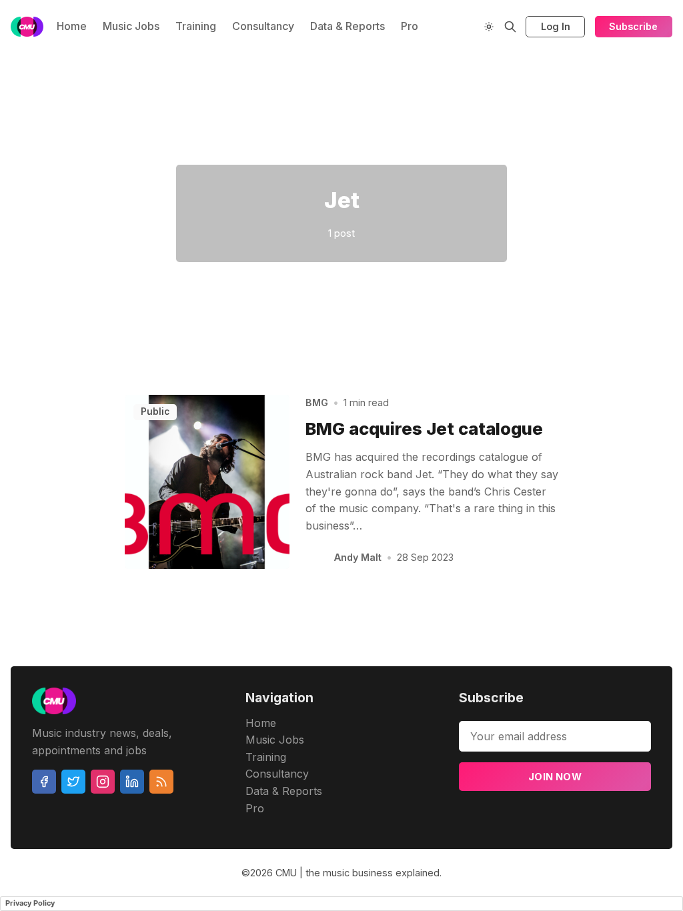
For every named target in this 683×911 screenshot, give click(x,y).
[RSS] (161, 782)
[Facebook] (44, 782)
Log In (555, 26)
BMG (316, 402)
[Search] (510, 26)
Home (72, 26)
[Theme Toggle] (489, 26)
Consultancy (263, 26)
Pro (409, 26)
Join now (555, 776)
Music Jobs (131, 26)
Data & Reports (347, 26)
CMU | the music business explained (357, 872)
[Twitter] (73, 782)
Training (195, 26)
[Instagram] (103, 782)
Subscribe (633, 26)
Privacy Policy (30, 903)
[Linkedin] (132, 782)
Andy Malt (358, 557)
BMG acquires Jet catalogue (424, 428)
